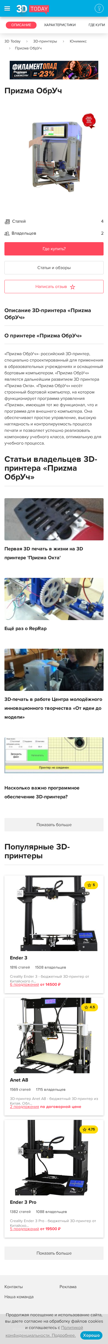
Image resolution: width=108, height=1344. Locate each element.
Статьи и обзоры (54, 267)
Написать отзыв (51, 286)
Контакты (13, 1287)
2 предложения (24, 1106)
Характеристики (60, 25)
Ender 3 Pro (23, 1202)
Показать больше (54, 825)
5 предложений (24, 1228)
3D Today (12, 41)
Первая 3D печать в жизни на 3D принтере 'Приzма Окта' (43, 553)
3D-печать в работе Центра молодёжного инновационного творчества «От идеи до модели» (53, 708)
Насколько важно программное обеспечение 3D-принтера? (41, 792)
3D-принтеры (45, 41)
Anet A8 (19, 1080)
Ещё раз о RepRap (25, 629)
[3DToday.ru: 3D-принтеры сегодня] (33, 11)
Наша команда (19, 1297)
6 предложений (24, 984)
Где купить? (54, 249)
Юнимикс (78, 41)
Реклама (20, 72)
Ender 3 (18, 958)
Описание (21, 25)
